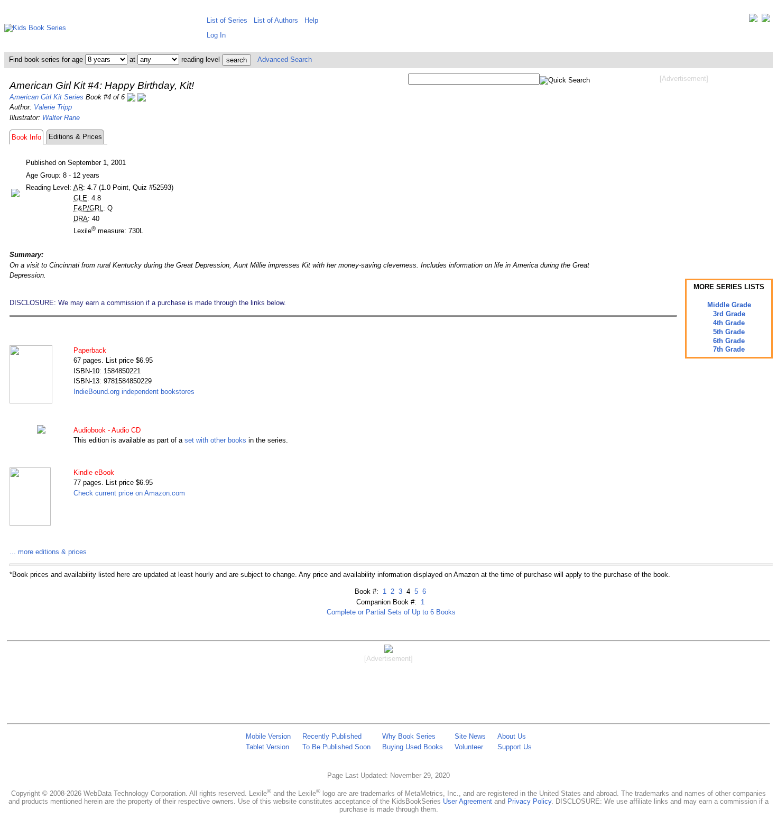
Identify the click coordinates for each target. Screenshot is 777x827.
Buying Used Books (412, 747)
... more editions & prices (48, 552)
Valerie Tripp (53, 107)
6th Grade (729, 341)
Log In (216, 35)
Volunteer (469, 747)
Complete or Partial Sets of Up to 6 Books (391, 612)
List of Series (227, 20)
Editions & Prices (75, 137)
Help (311, 20)
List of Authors (276, 20)
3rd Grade (729, 314)
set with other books (215, 440)
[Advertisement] (684, 168)
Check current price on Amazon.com (129, 493)
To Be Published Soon (336, 747)
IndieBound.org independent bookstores (134, 392)
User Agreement (467, 801)
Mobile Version (268, 736)
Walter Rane (61, 118)
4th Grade (729, 323)
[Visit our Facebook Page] (766, 20)
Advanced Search (284, 59)
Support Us (514, 747)
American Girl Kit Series (47, 97)
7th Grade (729, 349)
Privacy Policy (529, 801)
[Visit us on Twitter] (753, 20)
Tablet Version (267, 747)
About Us (511, 736)
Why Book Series (409, 736)
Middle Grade (729, 305)
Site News (470, 736)
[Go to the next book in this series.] (141, 97)
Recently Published (332, 736)
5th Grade (729, 332)
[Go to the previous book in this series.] (131, 97)
